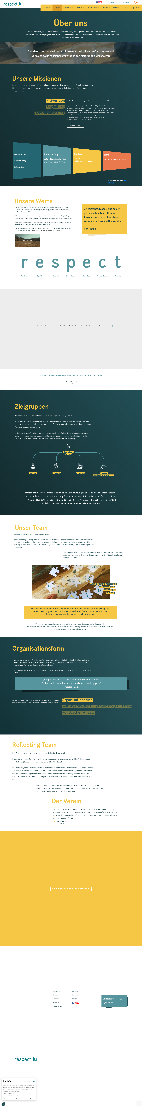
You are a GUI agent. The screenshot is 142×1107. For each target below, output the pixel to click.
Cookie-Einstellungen (108, 326)
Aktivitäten (105, 7)
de (136, 7)
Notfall (137, 2)
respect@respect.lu (115, 2)
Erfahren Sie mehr (75, 125)
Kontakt (126, 7)
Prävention (68, 7)
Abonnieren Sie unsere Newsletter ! (72, 889)
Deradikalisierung (92, 7)
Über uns (57, 7)
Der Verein (116, 7)
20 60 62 (127, 2)
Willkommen (46, 7)
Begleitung (79, 7)
